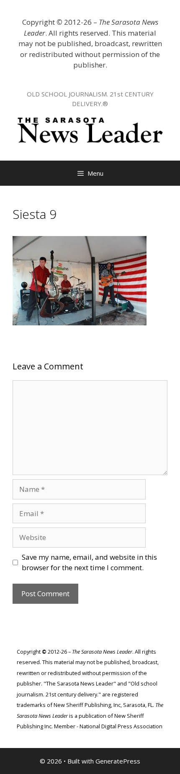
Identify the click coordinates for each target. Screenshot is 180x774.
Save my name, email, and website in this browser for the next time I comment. (89, 562)
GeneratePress (117, 761)
